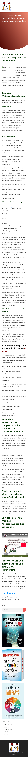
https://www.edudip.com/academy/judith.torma (14, 348)
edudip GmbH (21, 68)
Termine (6, 734)
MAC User (21, 118)
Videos (24, 339)
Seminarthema (6, 458)
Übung (6, 731)
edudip (4, 213)
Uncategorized (8, 729)
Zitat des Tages (8, 724)
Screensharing (19, 113)
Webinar (6, 727)
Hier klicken (8, 593)
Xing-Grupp (19, 484)
